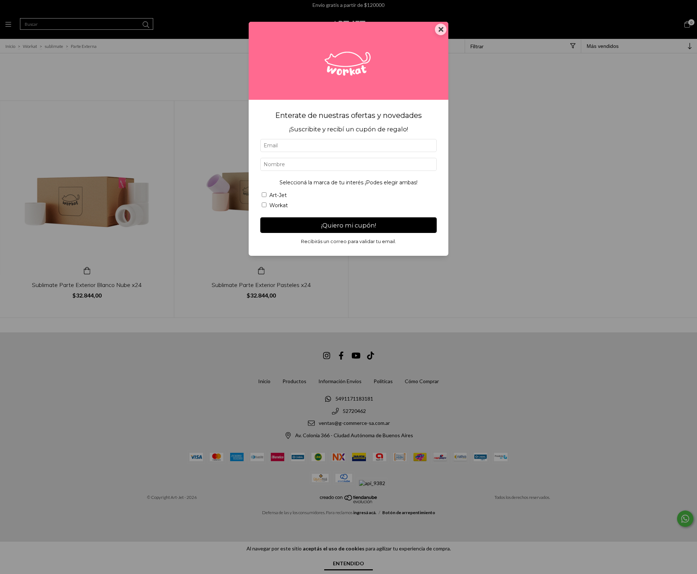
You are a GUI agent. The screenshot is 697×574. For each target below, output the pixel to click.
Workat (278, 205)
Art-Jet (278, 195)
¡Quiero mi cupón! (348, 225)
